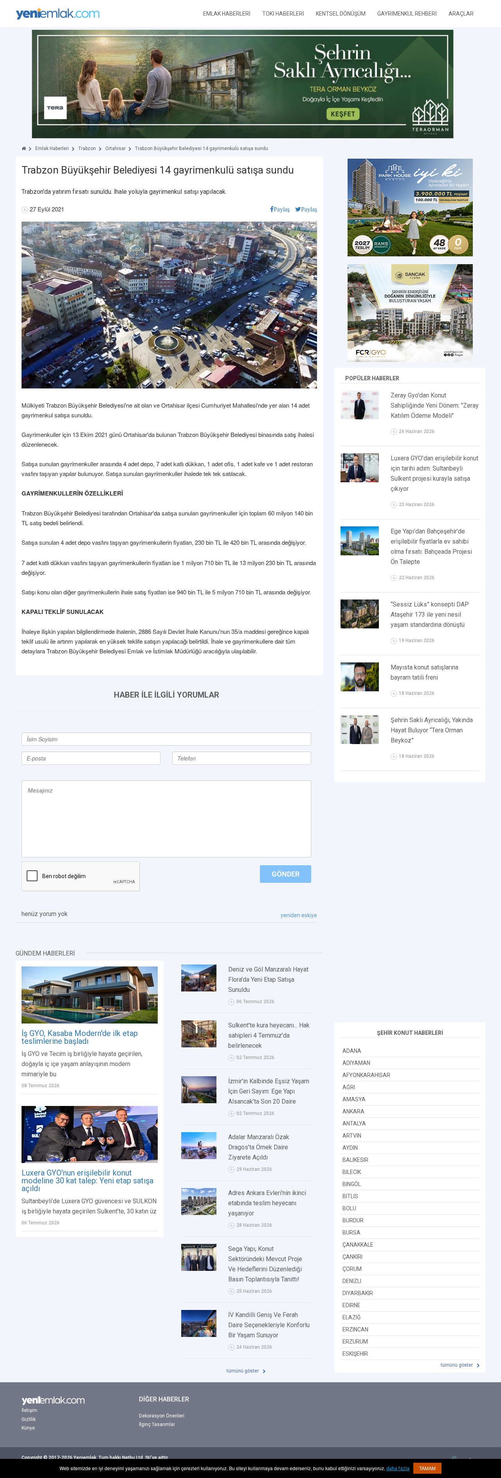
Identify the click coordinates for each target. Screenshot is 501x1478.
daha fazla (397, 1468)
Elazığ (351, 1317)
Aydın (350, 1148)
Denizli (351, 1281)
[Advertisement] (410, 903)
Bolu (349, 1208)
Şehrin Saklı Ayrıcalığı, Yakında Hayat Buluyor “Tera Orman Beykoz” (432, 730)
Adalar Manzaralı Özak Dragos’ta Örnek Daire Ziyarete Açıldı (258, 1147)
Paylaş (282, 209)
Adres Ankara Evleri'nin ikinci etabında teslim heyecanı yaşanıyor (267, 1203)
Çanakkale (357, 1245)
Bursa (351, 1232)
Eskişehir (355, 1354)
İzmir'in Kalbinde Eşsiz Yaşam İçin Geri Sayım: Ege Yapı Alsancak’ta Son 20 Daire (268, 1091)
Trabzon (87, 148)
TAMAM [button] (427, 1468)
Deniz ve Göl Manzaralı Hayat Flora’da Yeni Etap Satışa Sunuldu (268, 979)
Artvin (351, 1136)
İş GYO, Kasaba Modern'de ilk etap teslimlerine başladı (80, 1037)
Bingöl (351, 1184)
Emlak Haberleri (52, 148)
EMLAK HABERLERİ (226, 14)
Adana (351, 1051)
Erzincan (355, 1329)
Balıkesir (355, 1160)
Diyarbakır (357, 1293)
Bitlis (350, 1196)
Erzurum (355, 1341)
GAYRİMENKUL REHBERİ (407, 14)
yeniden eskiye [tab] (299, 915)
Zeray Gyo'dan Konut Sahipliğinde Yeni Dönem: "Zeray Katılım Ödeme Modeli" (435, 405)
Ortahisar (115, 148)
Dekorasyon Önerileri (161, 1416)
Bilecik (351, 1172)
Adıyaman (356, 1063)
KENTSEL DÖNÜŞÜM (341, 14)
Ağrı (348, 1087)
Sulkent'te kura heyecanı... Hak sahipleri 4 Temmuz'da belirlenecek (269, 1035)
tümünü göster (243, 1371)
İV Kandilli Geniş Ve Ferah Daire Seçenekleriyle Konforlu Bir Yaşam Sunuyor (269, 1325)
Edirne (351, 1305)
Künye (28, 1428)
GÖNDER (285, 874)
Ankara (353, 1111)
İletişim (29, 1410)
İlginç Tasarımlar (157, 1424)
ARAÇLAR (461, 14)
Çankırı (352, 1257)
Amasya (354, 1099)
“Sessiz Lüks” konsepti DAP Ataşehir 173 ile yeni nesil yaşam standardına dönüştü (430, 614)
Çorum (352, 1269)
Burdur (353, 1220)
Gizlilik (29, 1419)
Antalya (354, 1123)
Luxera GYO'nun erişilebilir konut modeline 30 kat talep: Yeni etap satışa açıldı (87, 1180)
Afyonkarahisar (366, 1075)
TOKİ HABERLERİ (283, 14)
